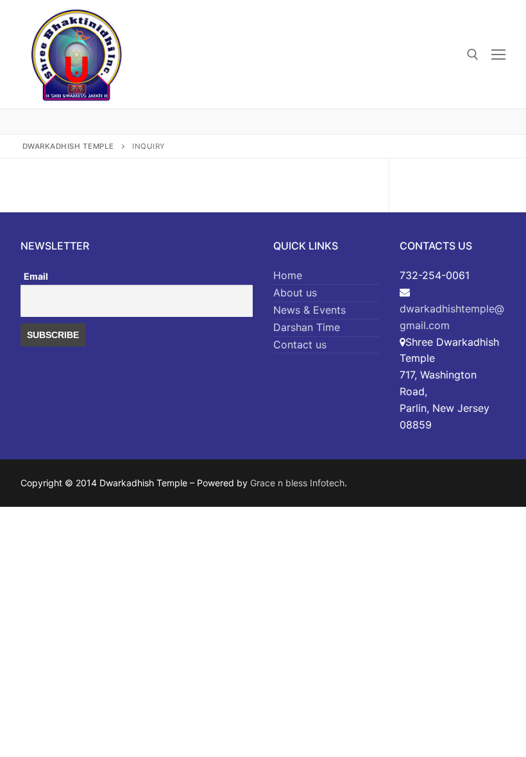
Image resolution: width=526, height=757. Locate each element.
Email (36, 276)
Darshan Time (306, 327)
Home (287, 275)
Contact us (300, 344)
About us (295, 292)
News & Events (309, 309)
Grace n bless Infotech (297, 482)
